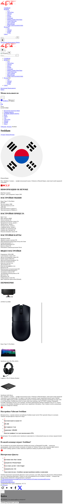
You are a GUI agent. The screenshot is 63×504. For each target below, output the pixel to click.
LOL (8, 10)
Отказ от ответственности (25, 479)
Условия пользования (39, 479)
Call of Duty (10, 12)
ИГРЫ (6, 9)
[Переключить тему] (2, 40)
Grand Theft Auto (11, 21)
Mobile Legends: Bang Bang (14, 19)
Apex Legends (11, 22)
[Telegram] (11, 489)
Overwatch (10, 18)
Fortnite (9, 16)
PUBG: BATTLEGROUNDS (15, 25)
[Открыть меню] (5, 50)
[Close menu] (9, 52)
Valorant (9, 13)
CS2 (8, 28)
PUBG (9, 33)
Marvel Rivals (11, 24)
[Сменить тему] (2, 49)
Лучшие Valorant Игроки (7, 134)
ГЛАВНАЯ (7, 8)
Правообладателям (13, 479)
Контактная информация (8, 482)
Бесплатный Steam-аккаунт (8, 42)
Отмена (3, 502)
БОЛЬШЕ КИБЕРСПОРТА (11, 113)
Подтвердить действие (12, 502)
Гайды (6, 34)
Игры (5, 115)
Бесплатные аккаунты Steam (12, 110)
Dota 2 (9, 15)
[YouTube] (7, 489)
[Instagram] (3, 489)
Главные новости (9, 112)
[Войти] (2, 105)
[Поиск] (17, 55)
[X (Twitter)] (20, 489)
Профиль (5, 100)
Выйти (12, 100)
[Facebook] (15, 489)
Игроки (6, 27)
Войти (18, 42)
